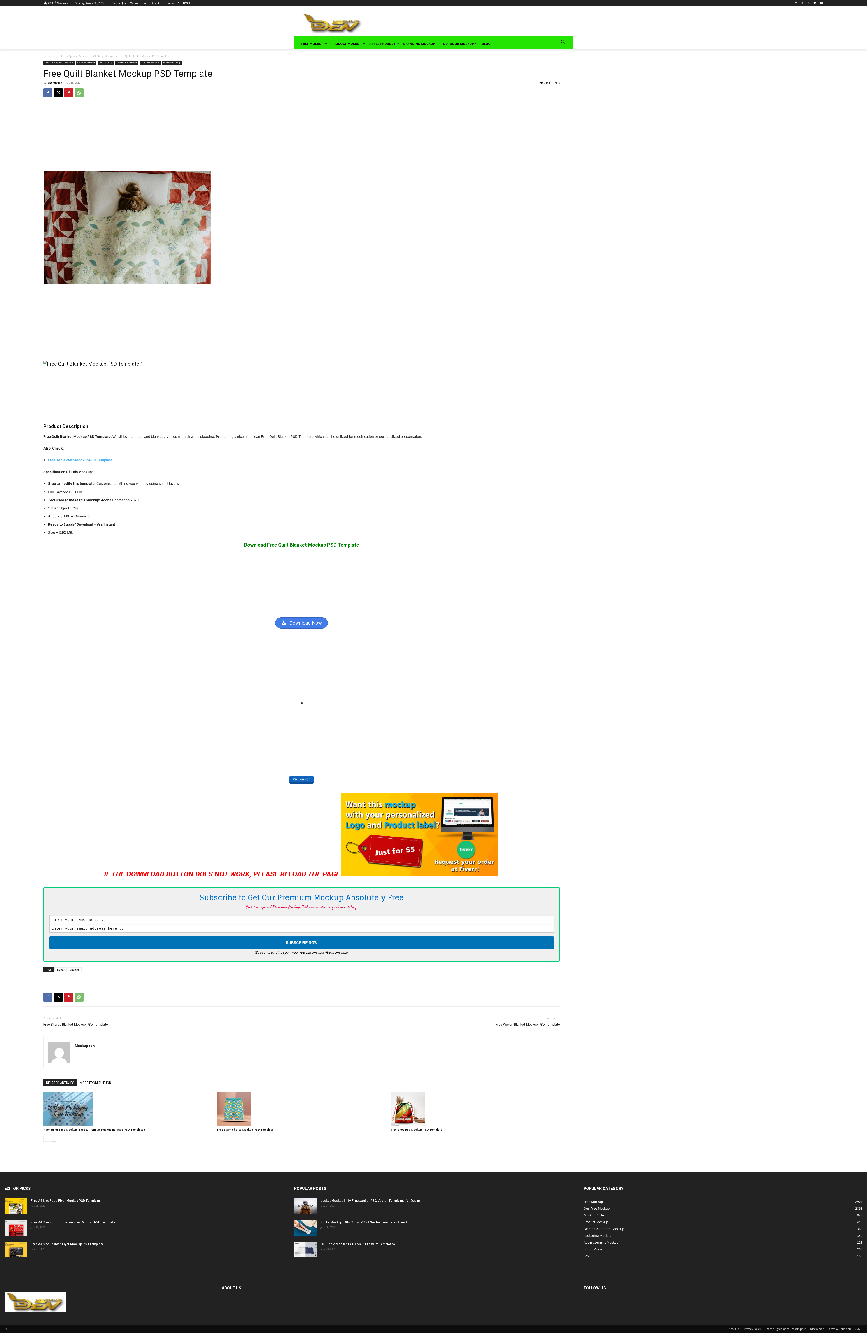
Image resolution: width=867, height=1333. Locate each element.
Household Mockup (127, 62)
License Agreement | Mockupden (785, 1329)
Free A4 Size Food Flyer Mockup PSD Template (65, 1200)
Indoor (60, 969)
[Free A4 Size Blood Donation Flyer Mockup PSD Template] (16, 1228)
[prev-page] (46, 1139)
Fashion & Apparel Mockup (72, 56)
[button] (562, 41)
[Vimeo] (814, 3)
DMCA (858, 1329)
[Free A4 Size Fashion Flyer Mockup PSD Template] (16, 1249)
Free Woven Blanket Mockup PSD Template (528, 1025)
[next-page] (53, 1139)
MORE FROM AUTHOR (95, 1083)
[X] (808, 3)
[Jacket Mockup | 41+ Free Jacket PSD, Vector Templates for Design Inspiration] (305, 1206)
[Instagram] (802, 3)
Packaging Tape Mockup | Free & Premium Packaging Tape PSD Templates (94, 1129)
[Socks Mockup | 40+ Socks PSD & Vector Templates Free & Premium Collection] (305, 1228)
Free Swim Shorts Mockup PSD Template (245, 1129)
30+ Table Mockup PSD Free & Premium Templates (357, 1244)
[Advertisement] (462, 23)
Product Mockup (172, 62)
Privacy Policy (752, 1329)
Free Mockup (106, 62)
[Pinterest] (68, 92)
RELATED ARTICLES (60, 1083)
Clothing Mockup (103, 56)
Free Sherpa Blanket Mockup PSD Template (75, 1025)
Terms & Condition (839, 1329)
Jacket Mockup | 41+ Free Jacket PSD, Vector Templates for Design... (371, 1200)
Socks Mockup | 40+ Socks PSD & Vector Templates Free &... (365, 1222)
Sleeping (74, 969)
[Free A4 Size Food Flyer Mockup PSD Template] (16, 1206)
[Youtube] (821, 3)
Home (47, 56)
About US (734, 1329)
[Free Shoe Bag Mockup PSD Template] (475, 1109)
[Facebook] (796, 3)
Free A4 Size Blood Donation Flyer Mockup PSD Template (73, 1222)
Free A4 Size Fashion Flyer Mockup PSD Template (67, 1244)
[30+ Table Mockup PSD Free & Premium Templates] (305, 1249)
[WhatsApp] (79, 92)
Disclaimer (817, 1329)
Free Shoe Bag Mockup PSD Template (416, 1129)
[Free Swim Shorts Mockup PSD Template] (301, 1109)
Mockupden (54, 82)
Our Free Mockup (150, 62)
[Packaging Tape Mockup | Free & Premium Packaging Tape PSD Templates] (127, 1109)
